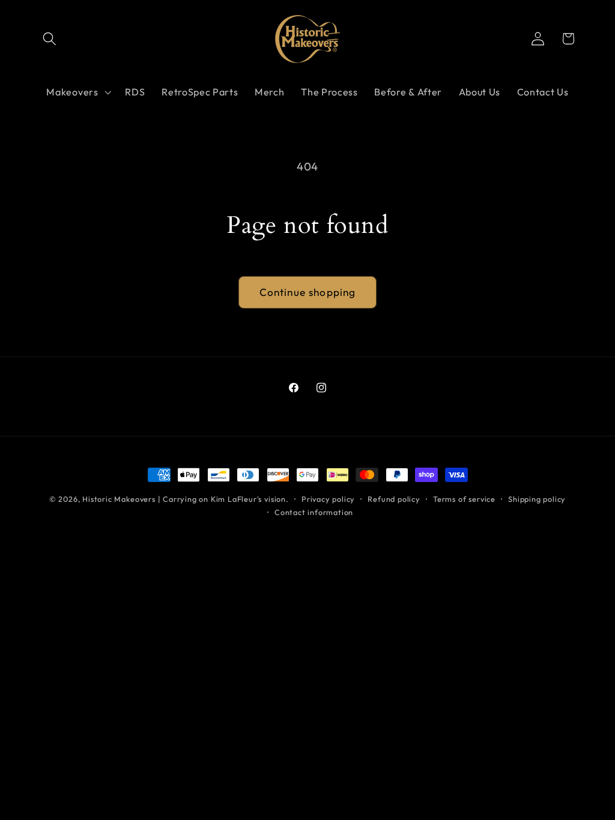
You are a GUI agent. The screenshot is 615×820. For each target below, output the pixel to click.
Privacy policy (328, 499)
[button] (50, 38)
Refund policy (394, 499)
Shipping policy (537, 499)
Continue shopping (307, 292)
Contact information (313, 512)
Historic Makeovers (119, 499)
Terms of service (464, 499)
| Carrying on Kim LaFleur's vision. (223, 499)
